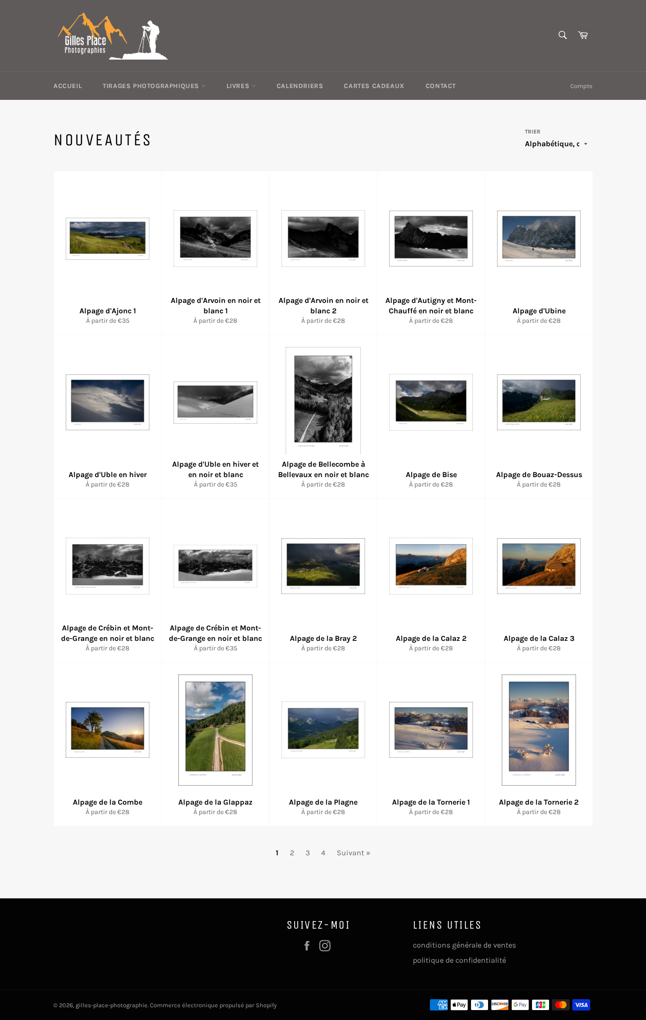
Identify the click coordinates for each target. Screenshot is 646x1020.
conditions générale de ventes (464, 944)
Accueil (67, 86)
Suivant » (353, 852)
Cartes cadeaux (374, 86)
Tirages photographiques (152, 86)
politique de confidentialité (459, 960)
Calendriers (300, 86)
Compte (581, 85)
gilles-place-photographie (112, 1005)
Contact (441, 86)
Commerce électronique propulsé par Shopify (213, 1005)
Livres (239, 86)
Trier (533, 131)
